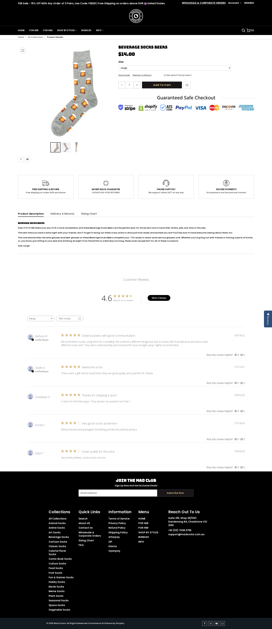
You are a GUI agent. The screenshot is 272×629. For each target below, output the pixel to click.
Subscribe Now (175, 493)
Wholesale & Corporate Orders (90, 534)
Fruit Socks (55, 572)
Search (83, 518)
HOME (21, 30)
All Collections (35, 37)
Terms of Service (119, 518)
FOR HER (33, 30)
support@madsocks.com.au (186, 534)
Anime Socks (57, 527)
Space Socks (57, 605)
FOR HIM (47, 30)
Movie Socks (56, 586)
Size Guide (124, 75)
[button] (66, 147)
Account (233, 3)
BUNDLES (86, 30)
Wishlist (249, 3)
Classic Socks (57, 546)
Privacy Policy (117, 523)
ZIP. (110, 541)
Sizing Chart (89, 214)
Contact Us (86, 527)
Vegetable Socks (59, 609)
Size (121, 62)
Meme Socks (57, 591)
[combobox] (40, 318)
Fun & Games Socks (61, 577)
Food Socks (56, 568)
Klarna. (112, 546)
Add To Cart (162, 85)
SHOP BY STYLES (66, 30)
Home (21, 37)
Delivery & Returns (62, 214)
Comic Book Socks (60, 559)
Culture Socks (57, 563)
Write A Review (159, 297)
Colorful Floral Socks (57, 552)
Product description (31, 214)
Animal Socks (57, 523)
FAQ (81, 545)
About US (84, 523)
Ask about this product (178, 75)
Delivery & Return (142, 75)
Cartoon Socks (58, 541)
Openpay (114, 550)
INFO (99, 30)
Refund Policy (116, 527)
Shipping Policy (118, 532)
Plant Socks (56, 596)
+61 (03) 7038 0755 (179, 530)
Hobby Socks (57, 582)
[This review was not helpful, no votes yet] (241, 355)
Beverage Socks (59, 537)
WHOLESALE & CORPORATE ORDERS (204, 3)
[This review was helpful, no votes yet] (236, 355)
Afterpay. (114, 537)
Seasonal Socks (59, 600)
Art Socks (55, 532)
